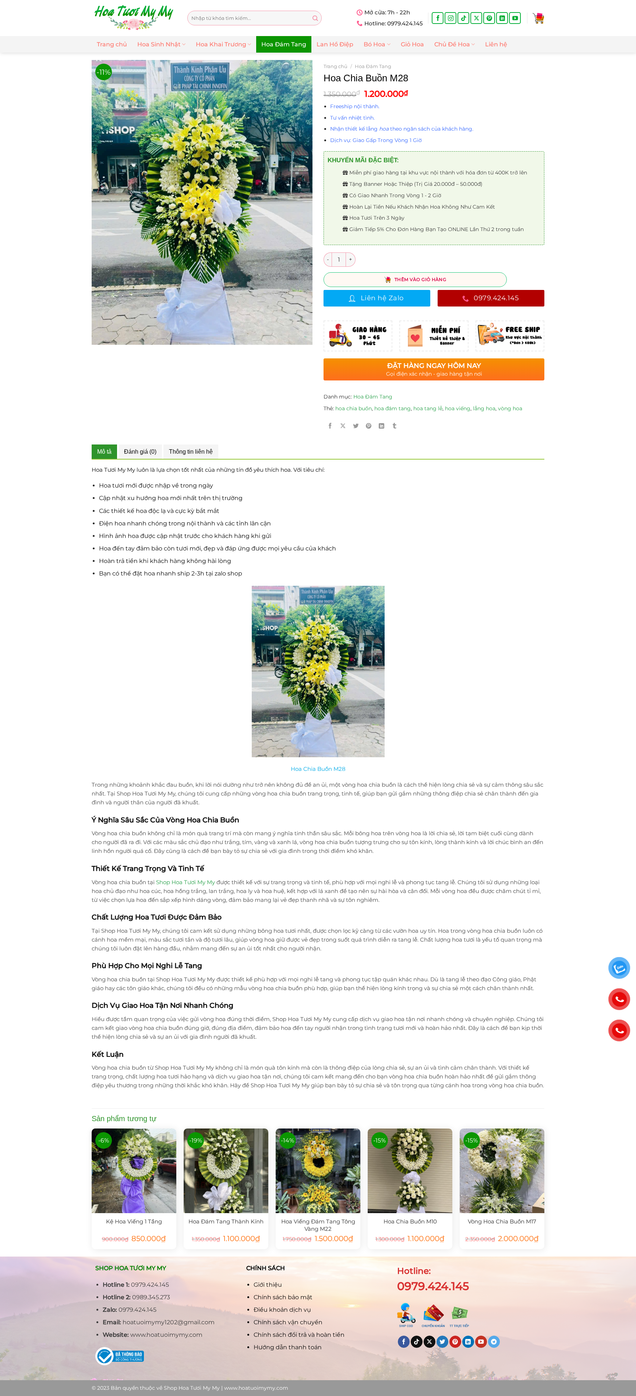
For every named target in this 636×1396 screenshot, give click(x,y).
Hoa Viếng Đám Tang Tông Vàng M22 (318, 1225)
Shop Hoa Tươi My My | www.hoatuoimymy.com (226, 1388)
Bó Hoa (374, 44)
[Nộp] (315, 18)
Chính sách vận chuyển (288, 1322)
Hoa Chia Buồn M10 (410, 1221)
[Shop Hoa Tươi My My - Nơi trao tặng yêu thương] (134, 18)
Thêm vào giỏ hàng (420, 279)
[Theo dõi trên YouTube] (515, 18)
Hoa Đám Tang (283, 44)
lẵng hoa (484, 408)
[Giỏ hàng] (538, 18)
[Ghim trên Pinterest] (369, 426)
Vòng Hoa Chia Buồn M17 (502, 1221)
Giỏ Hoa (412, 44)
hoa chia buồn (353, 408)
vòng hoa (510, 408)
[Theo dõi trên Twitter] (442, 1342)
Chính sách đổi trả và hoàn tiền (299, 1334)
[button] (437, 106)
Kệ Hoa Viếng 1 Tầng (134, 1221)
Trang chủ (112, 44)
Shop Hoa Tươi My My (185, 882)
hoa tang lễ (427, 408)
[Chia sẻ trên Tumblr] (394, 426)
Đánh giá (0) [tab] (140, 452)
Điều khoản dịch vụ (282, 1309)
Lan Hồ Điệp (335, 44)
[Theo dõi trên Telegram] (494, 1342)
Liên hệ (496, 44)
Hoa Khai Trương (221, 44)
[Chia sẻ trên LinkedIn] (382, 426)
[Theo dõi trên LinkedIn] (502, 18)
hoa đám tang (392, 408)
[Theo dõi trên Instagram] (450, 18)
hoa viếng (457, 408)
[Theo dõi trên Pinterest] (489, 18)
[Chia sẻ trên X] (343, 426)
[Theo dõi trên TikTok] (463, 18)
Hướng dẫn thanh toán (288, 1347)
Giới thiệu (268, 1284)
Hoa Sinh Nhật (159, 44)
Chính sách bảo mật (283, 1297)
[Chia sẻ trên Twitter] (356, 426)
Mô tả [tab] (104, 452)
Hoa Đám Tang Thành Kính (226, 1221)
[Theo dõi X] (476, 18)
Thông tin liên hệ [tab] (191, 452)
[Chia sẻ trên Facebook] (330, 426)
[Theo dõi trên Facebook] (438, 18)
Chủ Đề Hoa (452, 44)
